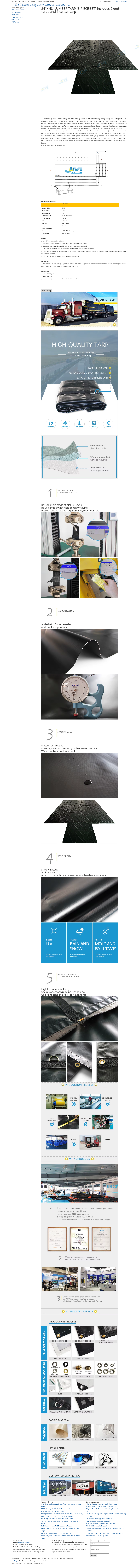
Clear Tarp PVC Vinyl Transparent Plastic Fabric (57, 1519)
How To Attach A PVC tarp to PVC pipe (98, 1521)
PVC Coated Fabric (17, 10)
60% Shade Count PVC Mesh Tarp (52, 1511)
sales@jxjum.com (122, 1)
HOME (17, 5)
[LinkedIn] (14, 1566)
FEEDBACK (50, 5)
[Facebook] (12, 1566)
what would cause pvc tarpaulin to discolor (100, 1523)
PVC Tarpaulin (16, 22)
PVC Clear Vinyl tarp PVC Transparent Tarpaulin (57, 1526)
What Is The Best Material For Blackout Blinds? (101, 1504)
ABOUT (41, 5)
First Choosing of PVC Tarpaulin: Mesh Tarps (101, 1506)
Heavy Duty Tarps (17, 17)
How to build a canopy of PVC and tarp (99, 1519)
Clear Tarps (15, 19)
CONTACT (60, 5)
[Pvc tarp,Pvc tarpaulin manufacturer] (11, 4)
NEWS (34, 5)
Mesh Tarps (15, 15)
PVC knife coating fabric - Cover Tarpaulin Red (56, 1533)
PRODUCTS (25, 5)
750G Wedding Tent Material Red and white (56, 1509)
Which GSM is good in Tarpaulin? (97, 1526)
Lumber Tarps (16, 12)
